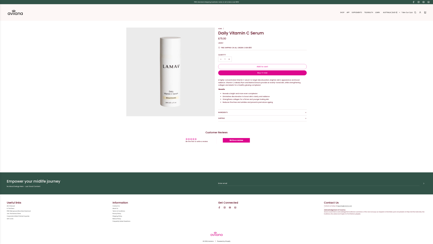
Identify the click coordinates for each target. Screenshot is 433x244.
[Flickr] (423, 2)
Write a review (236, 140)
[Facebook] (413, 2)
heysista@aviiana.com (344, 206)
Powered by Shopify (223, 241)
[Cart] (425, 12)
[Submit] (423, 183)
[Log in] (420, 12)
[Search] (415, 12)
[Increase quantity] (229, 59)
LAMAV (220, 43)
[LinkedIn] (428, 2)
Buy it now (262, 73)
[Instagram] (418, 2)
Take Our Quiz (407, 12)
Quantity (222, 55)
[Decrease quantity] (220, 59)
